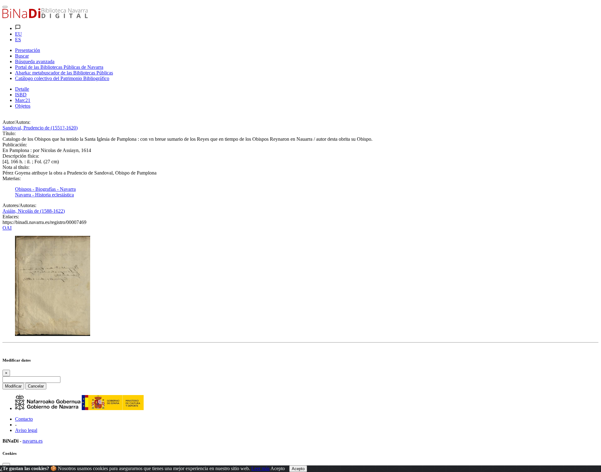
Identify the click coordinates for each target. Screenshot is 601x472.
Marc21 (22, 100)
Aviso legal (26, 430)
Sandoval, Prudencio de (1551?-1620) (40, 127)
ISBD (21, 94)
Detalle (22, 89)
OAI (7, 228)
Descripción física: (21, 156)
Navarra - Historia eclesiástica (44, 194)
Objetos (22, 106)
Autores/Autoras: (19, 205)
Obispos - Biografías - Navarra (45, 189)
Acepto (277, 468)
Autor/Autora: (16, 122)
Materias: (12, 178)
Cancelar (36, 386)
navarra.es (33, 441)
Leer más (260, 468)
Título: (9, 133)
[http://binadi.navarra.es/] (45, 16)
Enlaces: (11, 216)
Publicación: (15, 144)
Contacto (24, 419)
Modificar (13, 386)
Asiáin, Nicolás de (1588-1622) (34, 211)
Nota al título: (16, 167)
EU (18, 34)
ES (18, 39)
